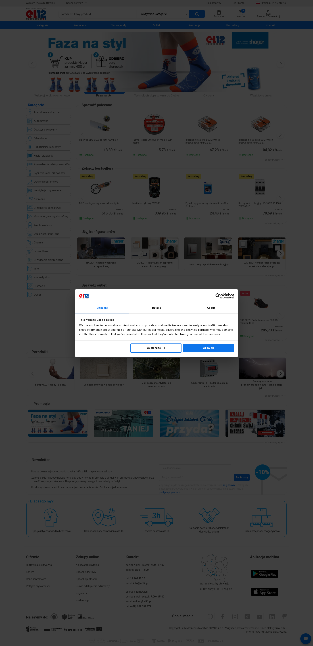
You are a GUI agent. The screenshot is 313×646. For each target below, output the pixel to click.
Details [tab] (156, 308)
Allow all (208, 348)
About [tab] (211, 308)
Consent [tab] (102, 308)
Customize (154, 348)
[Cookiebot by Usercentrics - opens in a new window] (218, 296)
